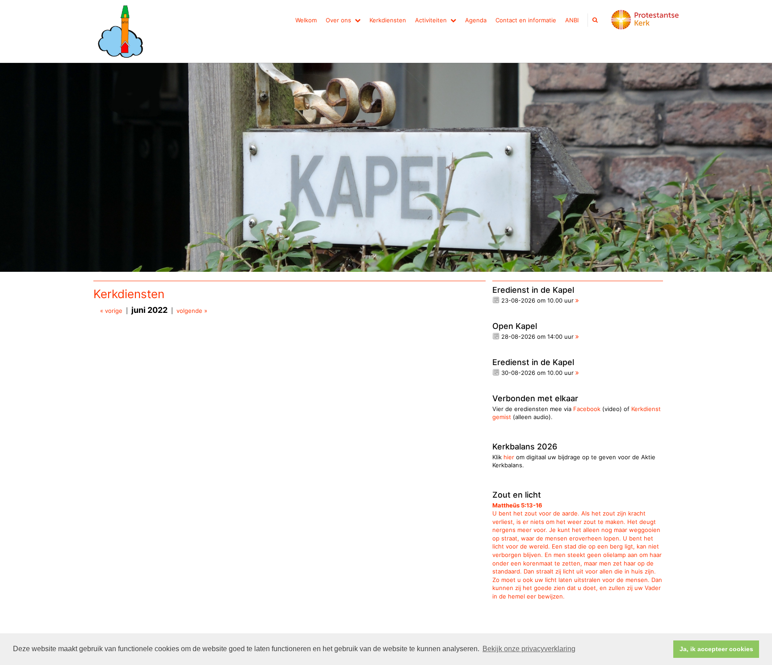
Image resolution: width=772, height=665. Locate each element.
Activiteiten (431, 20)
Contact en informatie (525, 20)
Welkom (306, 20)
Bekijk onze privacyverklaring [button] (528, 649)
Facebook (586, 408)
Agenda (476, 20)
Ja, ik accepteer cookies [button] (716, 649)
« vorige (111, 310)
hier (508, 457)
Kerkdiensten (387, 20)
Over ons (338, 20)
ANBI (572, 20)
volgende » (191, 310)
